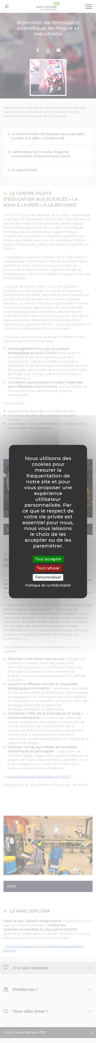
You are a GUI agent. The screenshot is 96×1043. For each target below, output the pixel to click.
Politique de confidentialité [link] (48, 585)
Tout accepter (48, 559)
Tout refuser (48, 568)
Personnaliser (48, 577)
